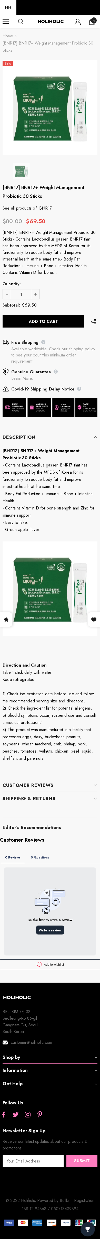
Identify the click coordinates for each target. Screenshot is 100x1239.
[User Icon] (78, 22)
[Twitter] (15, 1115)
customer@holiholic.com (31, 1042)
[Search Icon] (25, 22)
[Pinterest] (39, 1115)
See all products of (20, 208)
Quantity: (12, 284)
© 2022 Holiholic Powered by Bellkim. (40, 1200)
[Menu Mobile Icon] (6, 22)
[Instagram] (27, 1115)
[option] (50, 107)
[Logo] (50, 21)
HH (8, 7)
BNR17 (45, 208)
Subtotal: (11, 305)
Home (8, 36)
